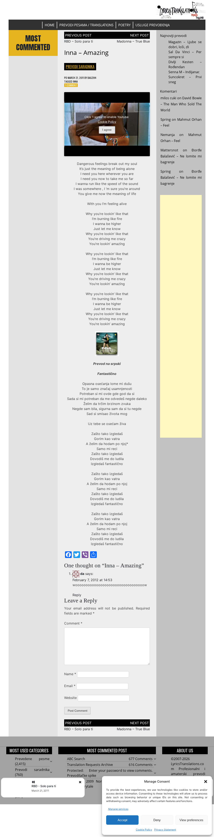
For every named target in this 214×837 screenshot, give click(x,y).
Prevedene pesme (32, 759)
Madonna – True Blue (133, 41)
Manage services (118, 809)
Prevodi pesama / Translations (86, 25)
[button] (206, 781)
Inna (75, 81)
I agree (107, 130)
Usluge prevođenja (152, 25)
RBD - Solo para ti (44, 786)
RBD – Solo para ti (78, 41)
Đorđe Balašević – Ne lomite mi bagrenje (181, 156)
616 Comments (141, 764)
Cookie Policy (144, 829)
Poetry (124, 25)
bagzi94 (92, 77)
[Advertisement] (181, 316)
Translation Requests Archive (90, 764)
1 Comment (71, 85)
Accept (122, 820)
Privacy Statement (165, 829)
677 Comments (141, 759)
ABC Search (76, 759)
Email (69, 686)
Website (70, 698)
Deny (157, 820)
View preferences (191, 820)
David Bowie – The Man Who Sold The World (181, 104)
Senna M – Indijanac (184, 72)
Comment (73, 623)
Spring (165, 119)
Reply (77, 595)
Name (70, 674)
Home (50, 25)
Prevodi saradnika (80, 66)
